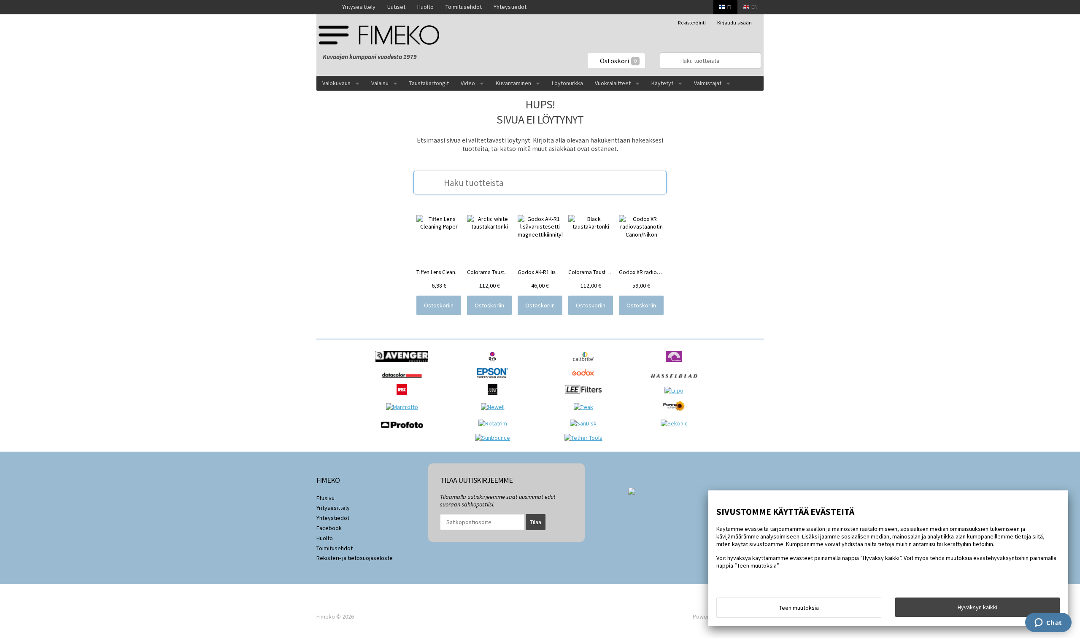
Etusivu (325, 498)
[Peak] (585, 407)
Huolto (425, 7)
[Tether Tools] (585, 437)
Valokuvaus (336, 83)
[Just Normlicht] (495, 397)
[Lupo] (676, 390)
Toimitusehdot (464, 7)
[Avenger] (403, 364)
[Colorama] (676, 364)
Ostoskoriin (439, 305)
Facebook (329, 528)
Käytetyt (662, 83)
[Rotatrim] (494, 423)
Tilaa (535, 522)
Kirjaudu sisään (734, 22)
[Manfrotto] (404, 407)
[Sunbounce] (494, 437)
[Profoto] (404, 430)
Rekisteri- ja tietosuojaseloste (354, 558)
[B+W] (494, 364)
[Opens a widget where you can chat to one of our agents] (1048, 623)
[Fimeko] (382, 34)
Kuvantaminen (513, 83)
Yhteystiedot (510, 7)
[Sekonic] (676, 423)
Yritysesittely (358, 7)
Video (468, 83)
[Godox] (585, 380)
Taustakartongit (429, 83)
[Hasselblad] (676, 380)
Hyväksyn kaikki (977, 607)
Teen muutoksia (799, 607)
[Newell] (495, 407)
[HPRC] (404, 397)
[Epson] (494, 380)
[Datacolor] (404, 380)
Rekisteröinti (692, 22)
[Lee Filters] (585, 397)
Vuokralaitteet (613, 83)
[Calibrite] (585, 364)
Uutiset (396, 7)
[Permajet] (676, 413)
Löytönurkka (567, 83)
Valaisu (380, 83)
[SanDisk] (585, 423)
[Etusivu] (326, 7)
